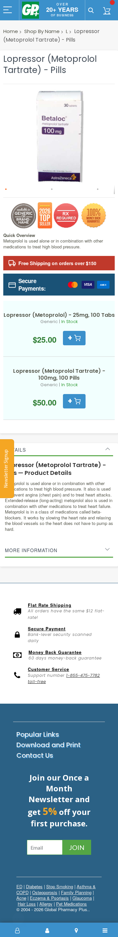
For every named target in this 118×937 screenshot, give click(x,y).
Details (15, 449)
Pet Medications (71, 904)
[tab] (59, 449)
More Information (31, 550)
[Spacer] (18, 930)
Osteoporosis (44, 892)
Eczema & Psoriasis (49, 898)
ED (19, 886)
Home (10, 31)
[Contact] (76, 930)
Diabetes (34, 886)
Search (91, 10)
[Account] (47, 930)
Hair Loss (27, 904)
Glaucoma (82, 898)
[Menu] (105, 930)
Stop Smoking (59, 886)
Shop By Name (42, 31)
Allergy (45, 904)
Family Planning (76, 892)
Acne (21, 898)
